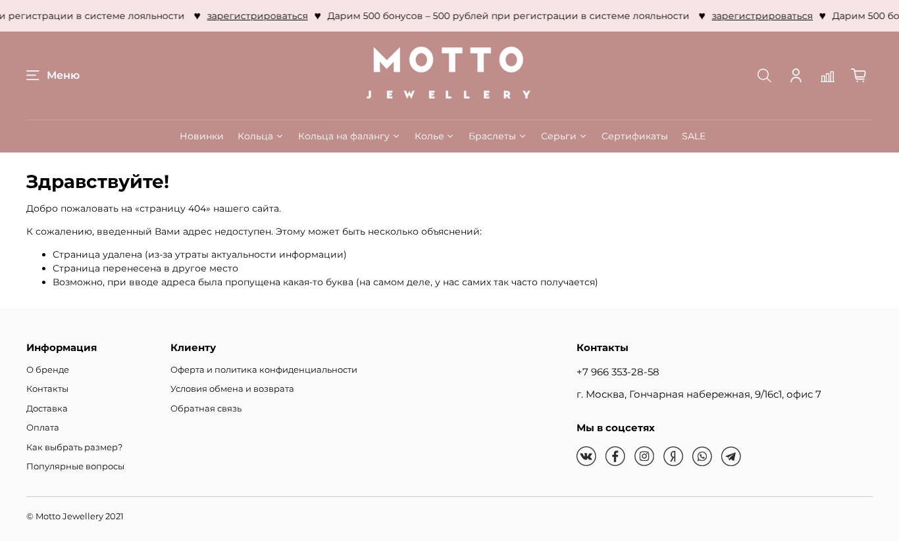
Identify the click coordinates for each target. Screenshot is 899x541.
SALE (694, 136)
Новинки (202, 136)
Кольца (255, 136)
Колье (429, 136)
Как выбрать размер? (74, 447)
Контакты (47, 389)
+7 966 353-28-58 (618, 371)
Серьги (559, 136)
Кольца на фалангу (344, 136)
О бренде (47, 370)
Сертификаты (635, 136)
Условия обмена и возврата (232, 389)
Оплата (42, 428)
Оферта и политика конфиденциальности (263, 370)
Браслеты (492, 136)
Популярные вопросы (75, 466)
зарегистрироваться (255, 16)
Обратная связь (206, 408)
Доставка (47, 408)
